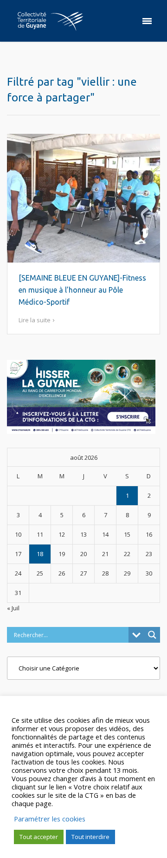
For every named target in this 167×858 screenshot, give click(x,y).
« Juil (13, 608)
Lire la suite (35, 320)
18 (40, 554)
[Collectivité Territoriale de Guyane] (50, 21)
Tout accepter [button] (38, 837)
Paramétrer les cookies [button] (49, 818)
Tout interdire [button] (90, 837)
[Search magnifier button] (152, 635)
